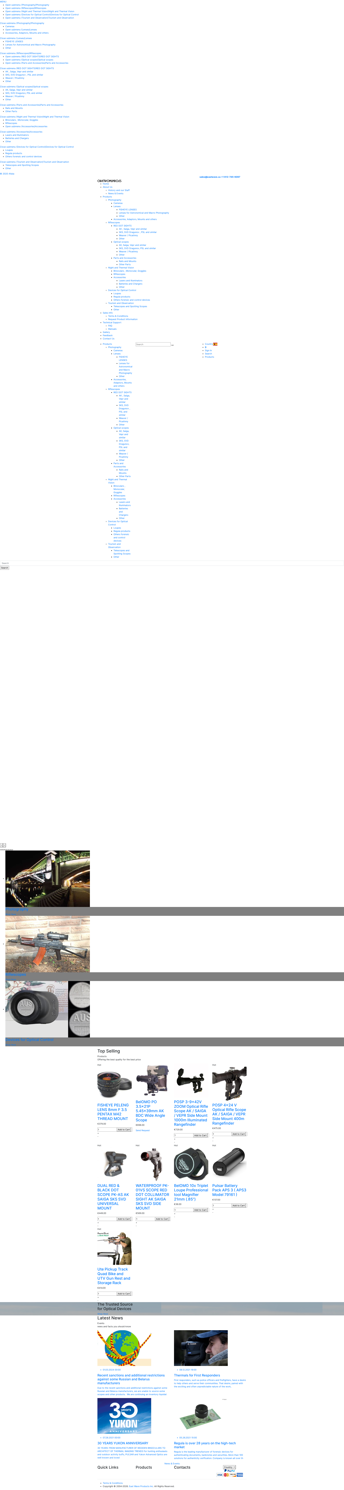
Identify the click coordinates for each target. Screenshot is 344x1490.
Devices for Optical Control (65, 14)
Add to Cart (124, 1129)
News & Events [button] (172, 1463)
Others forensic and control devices (23, 156)
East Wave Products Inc (141, 1486)
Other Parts (11, 111)
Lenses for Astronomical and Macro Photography (30, 44)
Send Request (143, 1130)
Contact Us (108, 338)
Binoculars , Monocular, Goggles (21, 120)
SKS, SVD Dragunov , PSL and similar (24, 74)
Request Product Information (122, 319)
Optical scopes (45, 59)
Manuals (112, 329)
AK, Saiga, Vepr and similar (19, 89)
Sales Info (108, 312)
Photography (42, 4)
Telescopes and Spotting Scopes (22, 165)
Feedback (108, 335)
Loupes (9, 150)
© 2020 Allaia (7, 173)
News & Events (115, 193)
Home (106, 183)
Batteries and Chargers (17, 138)
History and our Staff (119, 190)
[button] (1, 849)
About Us (107, 187)
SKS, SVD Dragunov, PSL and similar (23, 93)
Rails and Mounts (14, 108)
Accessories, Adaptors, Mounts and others (27, 32)
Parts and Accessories (57, 63)
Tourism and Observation (61, 17)
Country (228, 1467)
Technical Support (112, 322)
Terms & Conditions (118, 316)
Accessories (41, 126)
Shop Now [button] (102, 1313)
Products (107, 196)
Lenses (33, 29)
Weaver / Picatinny (14, 78)
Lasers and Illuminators (17, 135)
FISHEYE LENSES (14, 41)
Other (8, 48)
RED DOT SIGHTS (50, 56)
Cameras (9, 26)
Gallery (106, 332)
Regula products (13, 153)
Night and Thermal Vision (61, 11)
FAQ (110, 325)
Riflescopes (40, 8)
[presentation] (1, 845)
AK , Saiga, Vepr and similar (19, 71)
